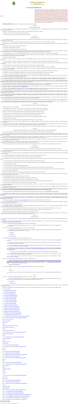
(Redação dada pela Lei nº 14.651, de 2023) (51, 191)
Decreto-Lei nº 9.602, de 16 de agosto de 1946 (12, 308)
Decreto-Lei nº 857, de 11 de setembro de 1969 (12, 311)
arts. (8, 327)
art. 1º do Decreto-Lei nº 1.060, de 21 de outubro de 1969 (14, 392)
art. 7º (5, 373)
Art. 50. (10, 260)
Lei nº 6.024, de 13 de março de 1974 (49, 247)
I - (9, 272)
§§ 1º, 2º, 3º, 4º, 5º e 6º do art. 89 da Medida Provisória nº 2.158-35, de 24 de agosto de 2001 (18, 189)
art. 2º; (4, 367)
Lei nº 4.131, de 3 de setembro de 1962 (15, 227)
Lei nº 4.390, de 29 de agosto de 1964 (10, 298)
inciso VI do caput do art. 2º (7, 338)
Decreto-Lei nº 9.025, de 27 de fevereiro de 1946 (11, 306)
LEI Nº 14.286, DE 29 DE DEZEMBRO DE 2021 (34, 7)
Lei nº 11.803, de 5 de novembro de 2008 (19, 375)
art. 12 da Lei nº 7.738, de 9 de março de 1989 (12, 351)
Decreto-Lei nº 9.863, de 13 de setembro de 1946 (12, 309)
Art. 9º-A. (10, 239)
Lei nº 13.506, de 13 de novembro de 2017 (38, 248)
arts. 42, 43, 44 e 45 (6, 386)
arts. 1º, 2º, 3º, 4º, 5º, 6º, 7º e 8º (8, 319)
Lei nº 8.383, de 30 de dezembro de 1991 (15, 258)
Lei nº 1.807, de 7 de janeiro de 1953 (10, 293)
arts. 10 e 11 (5, 322)
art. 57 (4, 335)
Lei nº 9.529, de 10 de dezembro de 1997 (21, 165)
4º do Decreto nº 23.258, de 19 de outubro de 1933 (18, 389)
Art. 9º (10, 229)
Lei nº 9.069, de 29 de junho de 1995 (19, 357)
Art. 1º (10, 278)
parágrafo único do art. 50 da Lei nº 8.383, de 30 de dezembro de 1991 (16, 354)
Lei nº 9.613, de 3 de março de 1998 (23, 51)
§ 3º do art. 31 (5, 343)
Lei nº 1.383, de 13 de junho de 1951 (9, 292)
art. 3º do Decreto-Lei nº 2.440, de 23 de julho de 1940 (14, 391)
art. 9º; (4, 340)
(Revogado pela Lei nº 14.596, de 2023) (17, 262)
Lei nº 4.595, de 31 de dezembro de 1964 (36, 247)
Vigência (8, 262)
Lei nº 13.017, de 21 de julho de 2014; (10, 303)
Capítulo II (14, 218)
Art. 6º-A (10, 225)
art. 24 (4, 349)
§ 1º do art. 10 (5, 378)
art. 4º (4, 370)
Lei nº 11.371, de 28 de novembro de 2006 (15, 276)
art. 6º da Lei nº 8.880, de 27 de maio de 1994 (12, 356)
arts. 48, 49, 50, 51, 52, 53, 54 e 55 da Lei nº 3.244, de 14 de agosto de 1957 (17, 316)
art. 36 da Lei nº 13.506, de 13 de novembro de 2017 (25, 218)
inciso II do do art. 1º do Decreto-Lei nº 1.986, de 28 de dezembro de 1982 (18, 394)
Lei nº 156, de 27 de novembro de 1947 (10, 290)
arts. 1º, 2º (7, 389)
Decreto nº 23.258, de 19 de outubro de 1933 (16, 223)
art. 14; (4, 324)
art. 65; (4, 359)
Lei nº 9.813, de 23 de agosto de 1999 (10, 301)
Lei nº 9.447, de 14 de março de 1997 (24, 248)
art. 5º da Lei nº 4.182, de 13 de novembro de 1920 (13, 314)
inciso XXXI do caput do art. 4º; (8, 333)
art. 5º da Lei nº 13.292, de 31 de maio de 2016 (13, 381)
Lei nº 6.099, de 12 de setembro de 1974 (19, 346)
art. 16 (4, 348)
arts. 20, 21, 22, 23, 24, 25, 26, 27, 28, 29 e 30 (10, 325)
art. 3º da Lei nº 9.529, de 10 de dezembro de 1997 (13, 362)
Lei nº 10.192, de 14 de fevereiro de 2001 (24, 266)
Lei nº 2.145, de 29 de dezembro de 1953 (10, 295)
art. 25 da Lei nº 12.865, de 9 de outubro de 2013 (12, 380)
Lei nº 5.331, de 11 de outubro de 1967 (10, 300)
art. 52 (31, 260)
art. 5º (5, 372)
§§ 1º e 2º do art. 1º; (6, 365)
